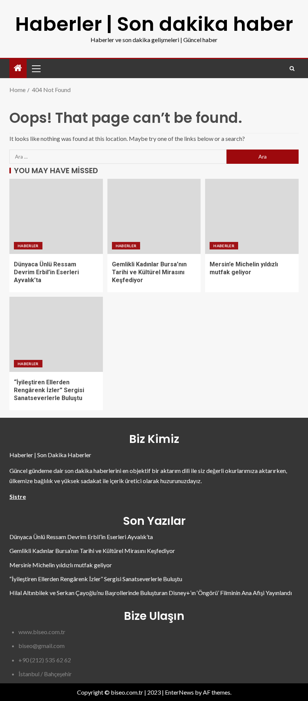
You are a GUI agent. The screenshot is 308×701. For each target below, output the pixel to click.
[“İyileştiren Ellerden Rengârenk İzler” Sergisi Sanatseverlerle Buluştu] (56, 334)
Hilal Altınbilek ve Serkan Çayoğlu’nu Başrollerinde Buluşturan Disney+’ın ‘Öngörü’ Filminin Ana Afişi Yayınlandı (150, 592)
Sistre (17, 496)
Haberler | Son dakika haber (154, 24)
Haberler (28, 245)
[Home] (18, 68)
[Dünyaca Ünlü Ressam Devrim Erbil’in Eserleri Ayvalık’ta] (56, 216)
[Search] (292, 68)
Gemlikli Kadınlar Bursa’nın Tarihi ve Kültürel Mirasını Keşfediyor (149, 272)
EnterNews (179, 692)
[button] (35, 68)
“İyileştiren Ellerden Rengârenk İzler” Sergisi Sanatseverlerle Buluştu (49, 390)
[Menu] (35, 68)
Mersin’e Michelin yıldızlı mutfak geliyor (60, 564)
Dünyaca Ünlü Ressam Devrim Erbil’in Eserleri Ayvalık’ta (46, 272)
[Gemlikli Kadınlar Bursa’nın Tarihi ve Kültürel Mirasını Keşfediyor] (154, 216)
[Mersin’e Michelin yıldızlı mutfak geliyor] (252, 216)
